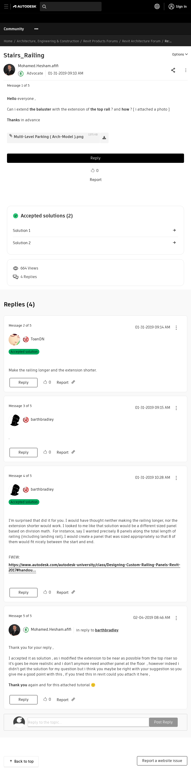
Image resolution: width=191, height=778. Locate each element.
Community (14, 29)
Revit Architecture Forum (141, 41)
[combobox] (71, 6)
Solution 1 (21, 230)
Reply (95, 158)
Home (8, 41)
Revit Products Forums (100, 41)
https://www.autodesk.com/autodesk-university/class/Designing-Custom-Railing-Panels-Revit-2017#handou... (94, 567)
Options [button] (178, 54)
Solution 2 (22, 243)
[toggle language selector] (157, 6)
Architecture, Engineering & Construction (48, 41)
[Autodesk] (25, 6)
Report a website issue (162, 760)
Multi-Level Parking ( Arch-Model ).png (49, 136)
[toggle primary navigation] (8, 7)
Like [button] (93, 170)
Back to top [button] (24, 761)
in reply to (97, 630)
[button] (185, 70)
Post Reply (163, 722)
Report (96, 179)
